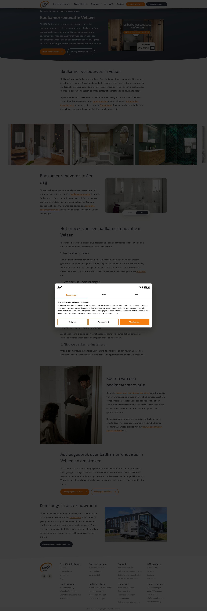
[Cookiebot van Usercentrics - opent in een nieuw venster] (140, 287)
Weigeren (72, 322)
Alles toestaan (134, 322)
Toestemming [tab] (71, 295)
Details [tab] (103, 295)
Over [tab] (136, 295)
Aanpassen (102, 322)
